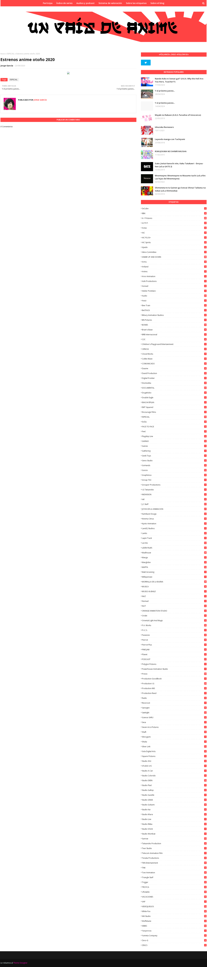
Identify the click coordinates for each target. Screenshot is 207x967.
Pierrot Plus (174, 644)
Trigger (174, 882)
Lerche (174, 543)
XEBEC (174, 926)
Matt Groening (174, 572)
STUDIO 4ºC (174, 766)
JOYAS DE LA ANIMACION (174, 509)
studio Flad (174, 785)
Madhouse (174, 552)
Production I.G (174, 683)
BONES (174, 325)
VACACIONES (174, 897)
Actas (174, 228)
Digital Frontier (174, 378)
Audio (174, 295)
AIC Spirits (174, 242)
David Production (174, 373)
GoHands (174, 465)
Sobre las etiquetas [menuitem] (136, 3)
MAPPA (174, 567)
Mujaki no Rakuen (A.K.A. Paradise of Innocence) (178, 115)
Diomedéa (174, 383)
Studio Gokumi (174, 804)
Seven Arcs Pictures (174, 727)
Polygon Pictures (174, 664)
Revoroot (174, 703)
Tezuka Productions (174, 858)
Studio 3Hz (174, 761)
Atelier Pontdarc (174, 291)
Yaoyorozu (174, 930)
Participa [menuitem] (47, 3)
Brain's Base (174, 329)
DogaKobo (174, 392)
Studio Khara (174, 814)
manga (174, 557)
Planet (174, 654)
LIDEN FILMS (174, 548)
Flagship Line (174, 436)
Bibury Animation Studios (174, 315)
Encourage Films (174, 412)
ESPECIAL (10, 53)
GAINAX (174, 441)
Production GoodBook (174, 678)
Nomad (174, 601)
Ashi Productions (174, 281)
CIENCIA (174, 349)
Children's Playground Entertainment (174, 344)
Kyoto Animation (174, 523)
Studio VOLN (174, 829)
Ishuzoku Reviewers (164, 127)
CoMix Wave (174, 358)
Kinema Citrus (174, 518)
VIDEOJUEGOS (174, 906)
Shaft (174, 732)
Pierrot (174, 640)
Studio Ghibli (174, 800)
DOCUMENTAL (174, 388)
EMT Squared (174, 407)
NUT (174, 606)
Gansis (174, 446)
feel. (174, 431)
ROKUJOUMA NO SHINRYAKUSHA (171, 151)
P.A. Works (174, 625)
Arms (174, 262)
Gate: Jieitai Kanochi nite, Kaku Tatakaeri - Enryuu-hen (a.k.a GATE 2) (179, 165)
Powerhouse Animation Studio (174, 669)
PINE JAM (174, 649)
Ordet (174, 615)
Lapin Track (174, 538)
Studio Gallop (174, 790)
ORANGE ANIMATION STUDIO (174, 611)
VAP (174, 901)
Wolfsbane (174, 921)
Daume (174, 368)
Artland (174, 266)
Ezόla (174, 421)
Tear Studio (174, 848)
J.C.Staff (174, 504)
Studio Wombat (174, 833)
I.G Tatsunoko (174, 489)
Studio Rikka (174, 824)
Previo (174, 674)
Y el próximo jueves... (165, 90)
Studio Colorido (174, 775)
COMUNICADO (174, 363)
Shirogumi (174, 737)
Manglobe (174, 562)
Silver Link (174, 746)
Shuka (174, 741)
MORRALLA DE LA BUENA (174, 581)
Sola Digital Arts (174, 751)
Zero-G (174, 940)
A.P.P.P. (174, 223)
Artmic (174, 271)
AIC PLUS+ (174, 237)
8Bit (174, 213)
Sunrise (174, 838)
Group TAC (174, 480)
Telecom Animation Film (174, 853)
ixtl (174, 499)
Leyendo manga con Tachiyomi (170, 139)
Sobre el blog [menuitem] (157, 3)
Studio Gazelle (174, 795)
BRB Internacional (174, 334)
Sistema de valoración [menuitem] (110, 3)
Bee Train (174, 305)
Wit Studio (174, 916)
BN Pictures (174, 320)
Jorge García (7, 65)
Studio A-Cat (174, 770)
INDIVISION (174, 494)
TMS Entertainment (174, 863)
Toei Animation (174, 872)
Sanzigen (174, 707)
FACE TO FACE (174, 426)
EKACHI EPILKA (174, 402)
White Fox (174, 911)
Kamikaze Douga (174, 514)
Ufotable (174, 892)
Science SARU (174, 717)
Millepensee (174, 577)
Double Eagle (174, 397)
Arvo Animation (174, 276)
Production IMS (174, 688)
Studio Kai (174, 809)
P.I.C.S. (174, 630)
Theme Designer (20, 963)
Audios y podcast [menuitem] (85, 3)
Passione (174, 635)
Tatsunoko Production (174, 843)
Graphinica (174, 475)
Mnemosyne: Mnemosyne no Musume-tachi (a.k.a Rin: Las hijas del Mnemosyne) (180, 177)
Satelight (174, 712)
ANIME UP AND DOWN (174, 257)
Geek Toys (174, 455)
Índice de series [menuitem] (64, 3)
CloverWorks (174, 354)
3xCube (174, 208)
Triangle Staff (174, 877)
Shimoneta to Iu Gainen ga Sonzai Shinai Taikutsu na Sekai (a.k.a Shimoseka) (180, 189)
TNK (174, 867)
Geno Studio (174, 460)
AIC (174, 232)
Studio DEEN (174, 780)
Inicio (2, 53)
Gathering (174, 451)
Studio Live (174, 819)
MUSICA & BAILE (174, 591)
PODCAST (174, 659)
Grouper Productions (174, 485)
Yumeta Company (174, 935)
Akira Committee (174, 252)
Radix (174, 698)
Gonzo (174, 470)
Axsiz (174, 300)
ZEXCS (174, 945)
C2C (174, 339)
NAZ (174, 596)
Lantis (174, 533)
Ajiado (174, 247)
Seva (174, 722)
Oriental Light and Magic (174, 620)
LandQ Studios (174, 528)
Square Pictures (174, 756)
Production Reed (174, 693)
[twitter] (146, 62)
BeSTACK (174, 310)
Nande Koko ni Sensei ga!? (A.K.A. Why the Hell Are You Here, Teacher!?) (179, 80)
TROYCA (174, 887)
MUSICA (174, 586)
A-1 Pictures (174, 218)
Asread (174, 286)
